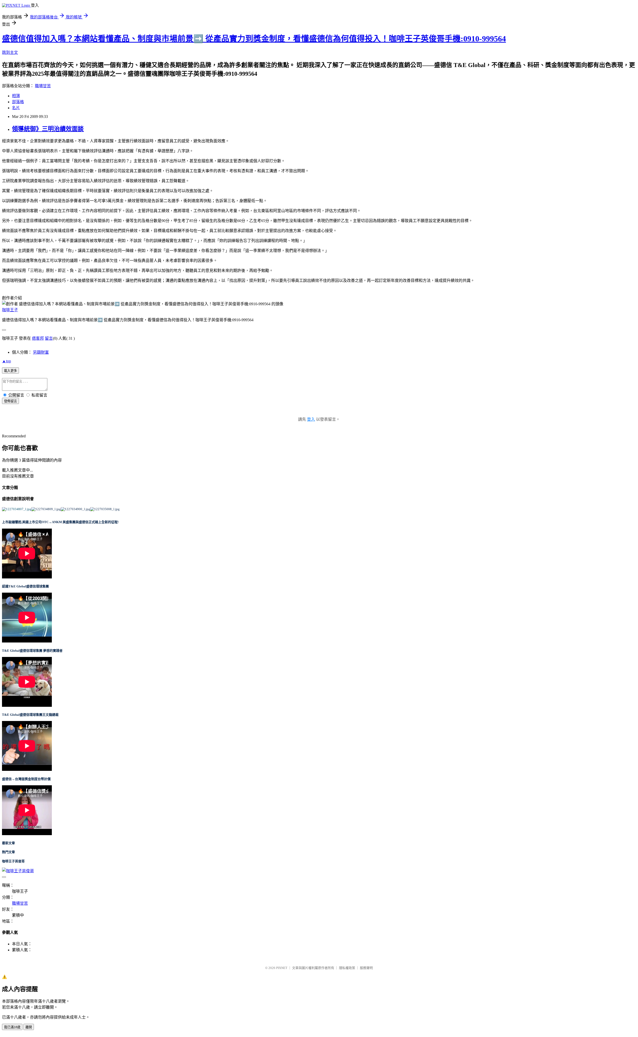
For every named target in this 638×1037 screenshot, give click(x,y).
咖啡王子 (10, 310)
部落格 (18, 102)
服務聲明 (366, 968)
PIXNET (281, 968)
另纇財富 (41, 352)
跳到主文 (10, 52)
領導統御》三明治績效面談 (48, 129)
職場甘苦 (43, 86)
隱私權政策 (347, 968)
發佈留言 (10, 401)
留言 (49, 338)
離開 (28, 1027)
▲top (6, 361)
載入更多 (10, 371)
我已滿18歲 (12, 1027)
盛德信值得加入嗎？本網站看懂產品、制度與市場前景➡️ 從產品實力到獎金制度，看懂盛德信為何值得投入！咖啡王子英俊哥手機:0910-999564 (254, 38)
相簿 (16, 96)
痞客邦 (38, 338)
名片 (16, 108)
